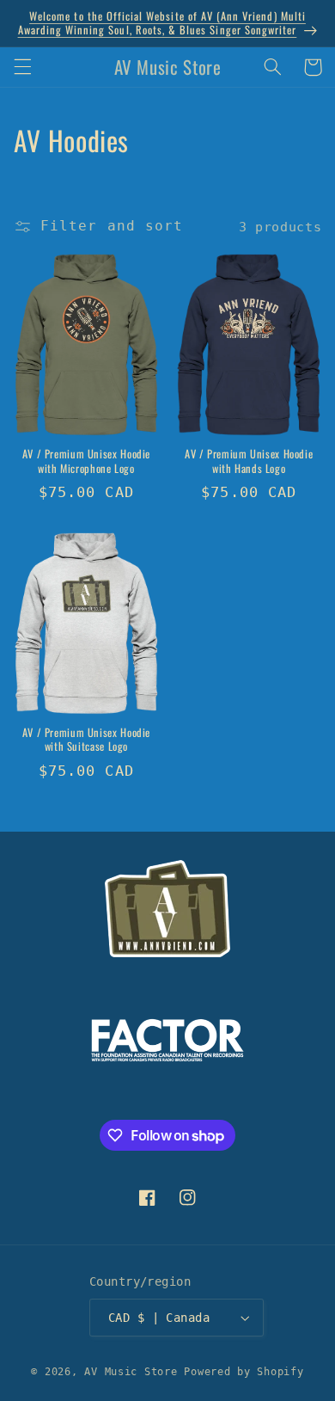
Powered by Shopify (243, 1372)
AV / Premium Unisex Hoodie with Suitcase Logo (86, 740)
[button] (22, 67)
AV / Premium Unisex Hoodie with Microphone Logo (86, 461)
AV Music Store (130, 1372)
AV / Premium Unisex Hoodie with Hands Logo (249, 461)
